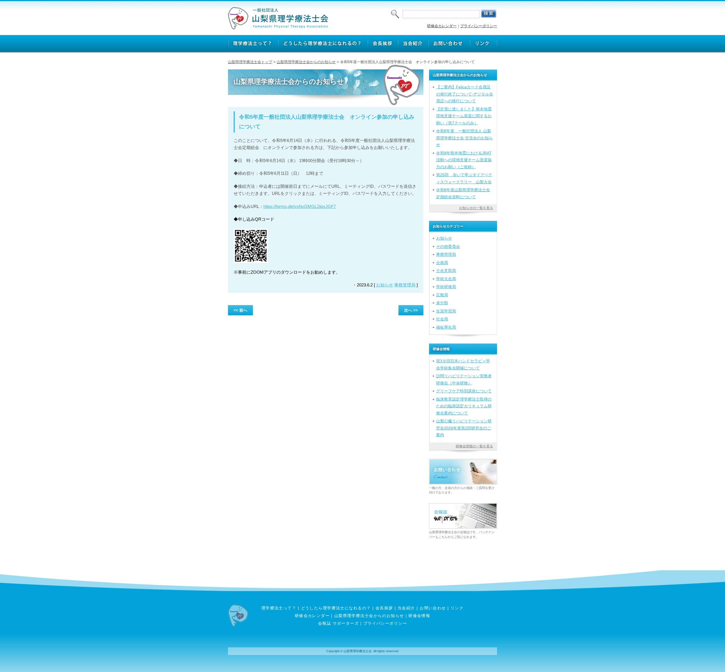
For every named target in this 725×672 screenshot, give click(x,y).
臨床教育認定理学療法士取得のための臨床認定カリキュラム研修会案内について (464, 406)
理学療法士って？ (279, 608)
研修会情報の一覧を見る (474, 446)
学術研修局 (446, 286)
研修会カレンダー (442, 26)
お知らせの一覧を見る (476, 208)
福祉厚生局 (446, 327)
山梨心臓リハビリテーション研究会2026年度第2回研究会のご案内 (464, 428)
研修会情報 (419, 615)
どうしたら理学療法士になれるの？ (336, 608)
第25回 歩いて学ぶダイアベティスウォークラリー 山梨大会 (464, 178)
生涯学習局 (446, 311)
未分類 (442, 303)
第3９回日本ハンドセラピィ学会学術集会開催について (463, 364)
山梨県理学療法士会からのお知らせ (306, 62)
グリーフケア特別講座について (464, 391)
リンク (457, 608)
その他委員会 (448, 246)
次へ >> (411, 310)
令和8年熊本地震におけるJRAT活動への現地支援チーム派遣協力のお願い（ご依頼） (464, 160)
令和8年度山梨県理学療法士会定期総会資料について (463, 193)
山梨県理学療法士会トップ (250, 62)
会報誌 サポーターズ (338, 623)
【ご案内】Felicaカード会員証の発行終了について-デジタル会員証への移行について (464, 94)
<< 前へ (240, 310)
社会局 (442, 319)
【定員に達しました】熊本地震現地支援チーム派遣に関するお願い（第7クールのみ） (464, 116)
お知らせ (384, 284)
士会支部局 (446, 270)
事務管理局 (404, 284)
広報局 (442, 295)
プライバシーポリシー (478, 26)
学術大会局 (446, 279)
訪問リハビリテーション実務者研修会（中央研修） (464, 379)
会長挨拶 (384, 608)
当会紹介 (406, 608)
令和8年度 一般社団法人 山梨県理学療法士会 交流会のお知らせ (464, 138)
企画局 (442, 262)
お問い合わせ (433, 608)
